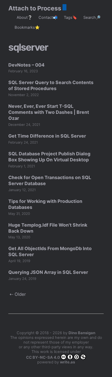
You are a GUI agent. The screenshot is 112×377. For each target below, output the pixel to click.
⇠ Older (18, 294)
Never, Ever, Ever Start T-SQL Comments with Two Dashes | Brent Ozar (48, 112)
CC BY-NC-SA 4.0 (43, 357)
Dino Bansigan (82, 333)
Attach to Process (34, 8)
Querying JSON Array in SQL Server (48, 272)
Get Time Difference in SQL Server (47, 136)
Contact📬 (48, 17)
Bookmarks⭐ (27, 27)
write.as (67, 362)
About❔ (24, 17)
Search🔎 (92, 17)
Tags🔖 (70, 17)
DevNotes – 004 (26, 65)
